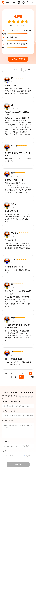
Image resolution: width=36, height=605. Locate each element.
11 (11, 377)
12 (15, 377)
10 (8, 377)
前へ (6, 374)
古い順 (27, 70)
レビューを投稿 (18, 59)
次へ (21, 377)
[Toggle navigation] (31, 2)
